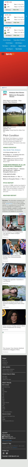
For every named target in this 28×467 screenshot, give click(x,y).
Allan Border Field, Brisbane (12, 150)
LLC (3, 410)
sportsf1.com (9, 203)
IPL (3, 388)
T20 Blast (4, 391)
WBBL (3, 419)
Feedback (4, 364)
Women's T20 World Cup (8, 416)
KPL (3, 405)
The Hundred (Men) (7, 412)
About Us (4, 360)
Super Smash (5, 402)
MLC (3, 399)
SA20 (3, 407)
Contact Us (5, 362)
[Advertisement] (14, 71)
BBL (3, 390)
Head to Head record (7, 371)
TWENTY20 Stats (6, 379)
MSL (3, 401)
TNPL (3, 404)
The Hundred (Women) (8, 421)
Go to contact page (7, 440)
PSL (3, 394)
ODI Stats (4, 376)
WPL (3, 418)
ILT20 (3, 408)
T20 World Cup (6, 387)
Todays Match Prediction (8, 369)
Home (5, 87)
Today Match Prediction (19, 40)
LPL (3, 396)
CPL (3, 393)
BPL (3, 398)
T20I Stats (4, 378)
